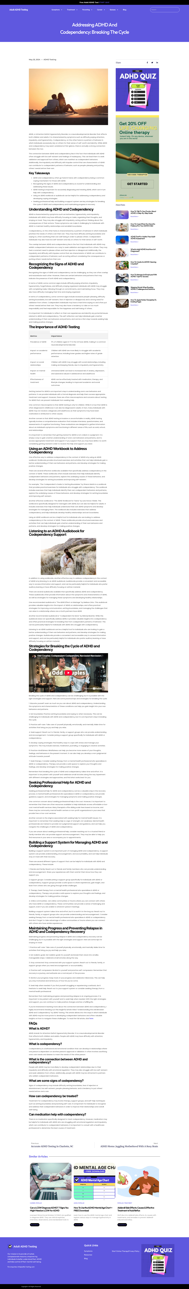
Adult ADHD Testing (18, 9)
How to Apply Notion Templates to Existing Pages (143, 301)
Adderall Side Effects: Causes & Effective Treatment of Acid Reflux (135, 1209)
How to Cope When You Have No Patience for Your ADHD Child (143, 225)
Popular (39, 1203)
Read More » (135, 216)
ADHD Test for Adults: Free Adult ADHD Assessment (143, 237)
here (91, 1018)
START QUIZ (104, 2)
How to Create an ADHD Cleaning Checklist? (143, 263)
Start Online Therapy (120, 1251)
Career (99, 10)
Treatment (71, 10)
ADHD (76, 1203)
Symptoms (56, 10)
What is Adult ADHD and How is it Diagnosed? (143, 250)
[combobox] (164, 9)
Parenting (86, 10)
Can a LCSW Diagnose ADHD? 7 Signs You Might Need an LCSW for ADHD (49, 1209)
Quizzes (113, 10)
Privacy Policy (133, 1251)
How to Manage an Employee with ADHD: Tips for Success (144, 275)
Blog (124, 10)
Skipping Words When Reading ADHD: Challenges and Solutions (143, 288)
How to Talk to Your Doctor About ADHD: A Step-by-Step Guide (143, 212)
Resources (88, 1255)
